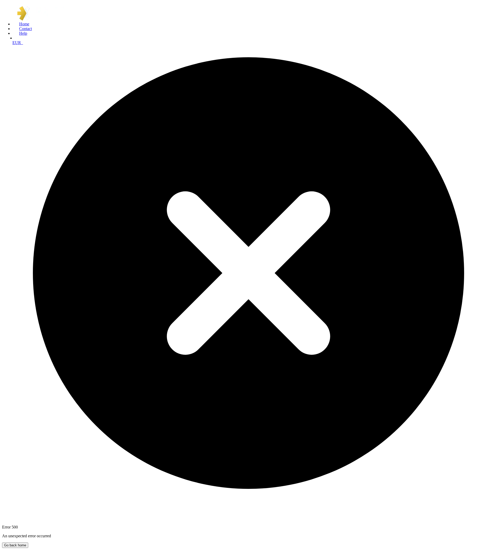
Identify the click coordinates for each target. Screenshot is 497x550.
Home (24, 24)
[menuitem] (253, 24)
